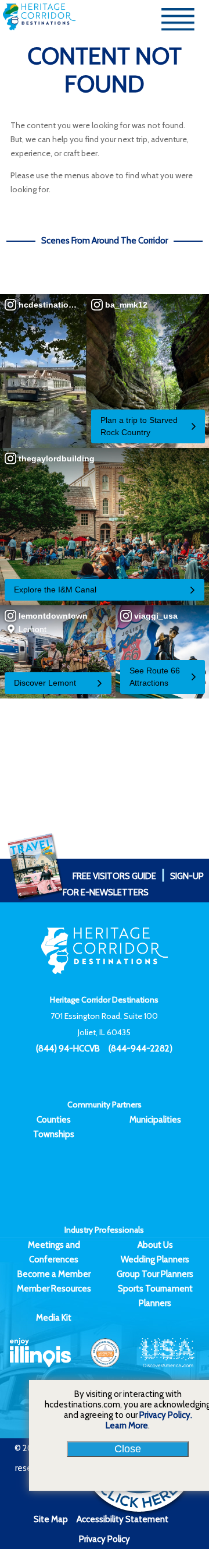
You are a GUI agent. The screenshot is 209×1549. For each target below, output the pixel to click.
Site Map (51, 1519)
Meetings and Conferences (54, 1252)
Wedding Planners (155, 1259)
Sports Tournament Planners (155, 1295)
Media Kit (53, 1317)
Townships (53, 1134)
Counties (54, 1119)
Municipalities (155, 1119)
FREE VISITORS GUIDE (114, 876)
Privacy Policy (104, 1539)
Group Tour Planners (155, 1274)
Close (127, 1449)
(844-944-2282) (140, 1048)
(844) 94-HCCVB (68, 1048)
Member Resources (54, 1288)
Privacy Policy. (165, 1415)
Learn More (127, 1425)
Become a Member (54, 1274)
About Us (155, 1245)
